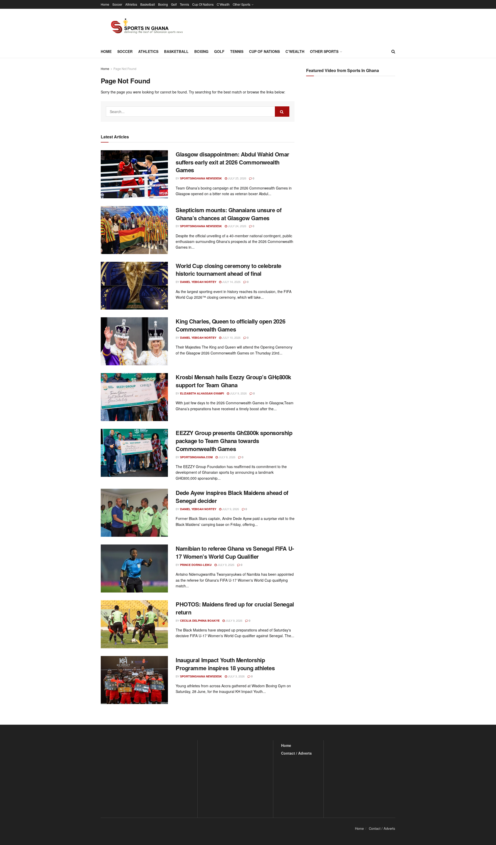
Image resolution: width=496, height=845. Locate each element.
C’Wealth (223, 4)
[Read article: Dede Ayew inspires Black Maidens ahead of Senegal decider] (134, 513)
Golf (174, 4)
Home (105, 4)
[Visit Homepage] (144, 26)
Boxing (163, 4)
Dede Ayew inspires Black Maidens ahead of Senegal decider (232, 496)
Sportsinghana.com (196, 457)
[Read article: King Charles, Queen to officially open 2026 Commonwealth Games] (134, 341)
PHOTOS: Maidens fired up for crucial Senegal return (235, 608)
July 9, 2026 (238, 393)
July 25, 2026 (236, 178)
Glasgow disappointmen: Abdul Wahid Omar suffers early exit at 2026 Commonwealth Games (232, 162)
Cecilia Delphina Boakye (200, 620)
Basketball (147, 4)
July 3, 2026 (236, 676)
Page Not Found (124, 68)
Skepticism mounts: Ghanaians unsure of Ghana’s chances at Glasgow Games (228, 214)
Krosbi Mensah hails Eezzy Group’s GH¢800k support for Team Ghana (233, 381)
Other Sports (241, 4)
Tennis (184, 4)
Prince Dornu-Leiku (196, 565)
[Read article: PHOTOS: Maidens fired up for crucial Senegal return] (134, 624)
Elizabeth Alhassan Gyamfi (202, 393)
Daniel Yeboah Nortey (198, 282)
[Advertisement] (351, 131)
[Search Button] (393, 51)
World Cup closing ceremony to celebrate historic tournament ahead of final (228, 270)
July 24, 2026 (236, 226)
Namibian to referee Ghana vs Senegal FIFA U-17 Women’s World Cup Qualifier (235, 552)
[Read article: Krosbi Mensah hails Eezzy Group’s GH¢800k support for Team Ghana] (134, 397)
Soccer (117, 4)
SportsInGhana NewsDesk (201, 178)
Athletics (131, 4)
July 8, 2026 (226, 457)
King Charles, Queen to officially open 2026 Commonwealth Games (230, 325)
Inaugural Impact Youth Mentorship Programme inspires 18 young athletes (225, 664)
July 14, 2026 (231, 282)
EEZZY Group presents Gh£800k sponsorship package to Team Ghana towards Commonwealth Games (234, 441)
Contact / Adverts (296, 753)
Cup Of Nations (203, 4)
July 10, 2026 (231, 337)
